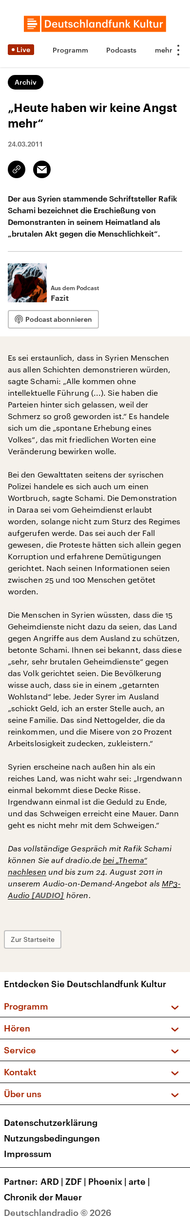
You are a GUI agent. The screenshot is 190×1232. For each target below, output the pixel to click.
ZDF (75, 1181)
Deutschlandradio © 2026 (58, 1212)
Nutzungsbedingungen (52, 1138)
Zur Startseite (33, 939)
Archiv (26, 82)
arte (139, 1181)
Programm (70, 50)
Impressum (28, 1153)
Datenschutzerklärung (50, 1122)
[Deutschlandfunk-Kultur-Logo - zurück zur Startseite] (95, 24)
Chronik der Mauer (43, 1197)
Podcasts (121, 50)
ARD (51, 1181)
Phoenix (107, 1181)
